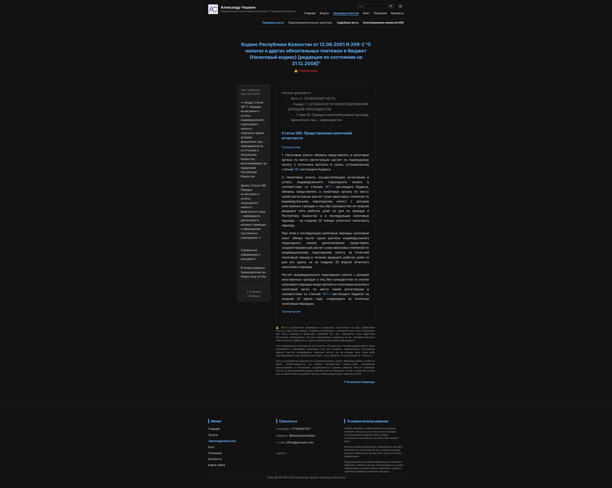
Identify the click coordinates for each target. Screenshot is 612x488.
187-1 (329, 187)
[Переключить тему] (400, 6)
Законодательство (346, 13)
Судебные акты (348, 22)
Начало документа (296, 93)
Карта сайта (216, 465)
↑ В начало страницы (359, 382)
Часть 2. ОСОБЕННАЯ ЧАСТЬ (312, 98)
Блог (366, 13)
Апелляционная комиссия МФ (383, 22)
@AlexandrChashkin (302, 435)
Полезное (380, 13)
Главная (309, 13)
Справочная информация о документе (250, 254)
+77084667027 (301, 428)
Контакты (397, 13)
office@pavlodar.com (299, 442)
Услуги (324, 13)
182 (296, 169)
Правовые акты (273, 22)
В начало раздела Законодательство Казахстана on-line (253, 272)
